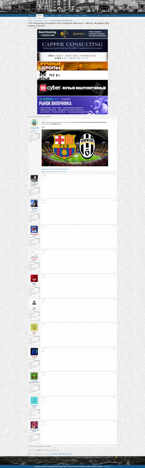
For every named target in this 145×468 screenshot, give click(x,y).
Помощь (112, 457)
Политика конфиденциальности (101, 457)
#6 (115, 275)
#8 (115, 324)
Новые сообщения (32, 18)
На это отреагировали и (55, 171)
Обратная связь (79, 457)
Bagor (34, 283)
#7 (115, 299)
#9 (115, 348)
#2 (115, 175)
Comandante (34, 183)
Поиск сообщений (42, 18)
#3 (115, 200)
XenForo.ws (44, 460)
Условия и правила (88, 457)
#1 (115, 119)
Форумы (39, 15)
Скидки (53, 15)
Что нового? (67, 15)
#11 (115, 397)
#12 (115, 421)
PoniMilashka (33, 430)
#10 (115, 373)
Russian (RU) (32, 457)
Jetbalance (34, 405)
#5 (115, 250)
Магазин (76, 15)
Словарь (59, 15)
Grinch (33, 381)
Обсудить (108, 466)
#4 (115, 226)
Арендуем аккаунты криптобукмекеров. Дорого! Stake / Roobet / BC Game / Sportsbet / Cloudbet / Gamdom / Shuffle (68, 466)
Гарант (46, 15)
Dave (34, 307)
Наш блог (31, 15)
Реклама (84, 15)
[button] (35, 15)
